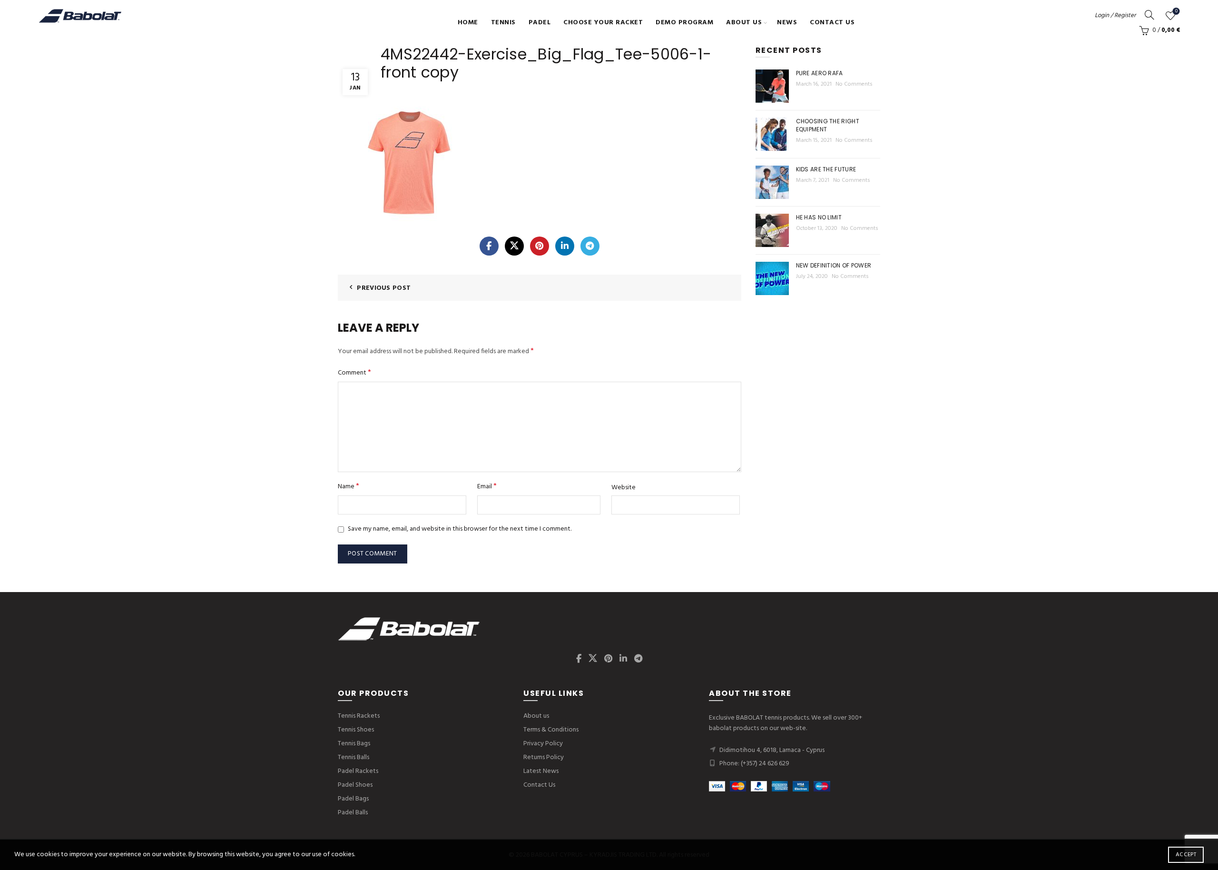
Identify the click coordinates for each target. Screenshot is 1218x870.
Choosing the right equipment (827, 125)
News (787, 22)
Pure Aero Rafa (819, 73)
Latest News (541, 771)
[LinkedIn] (564, 246)
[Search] (1149, 15)
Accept (1186, 855)
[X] (514, 246)
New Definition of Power (834, 265)
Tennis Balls (353, 757)
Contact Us (832, 22)
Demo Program (684, 22)
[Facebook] (489, 246)
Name (348, 487)
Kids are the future (826, 169)
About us (744, 22)
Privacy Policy (543, 743)
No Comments (854, 84)
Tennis (503, 22)
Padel (540, 22)
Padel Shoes (355, 785)
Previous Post (384, 288)
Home (468, 22)
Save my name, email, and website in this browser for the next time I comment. (459, 529)
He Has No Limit (819, 217)
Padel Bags (353, 798)
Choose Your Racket (603, 22)
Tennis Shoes (356, 729)
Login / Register (1115, 15)
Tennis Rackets (359, 716)
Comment (354, 373)
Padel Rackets (358, 771)
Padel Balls (353, 812)
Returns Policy (543, 757)
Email (487, 487)
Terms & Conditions (551, 729)
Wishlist (1176, 12)
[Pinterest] (539, 246)
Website (623, 488)
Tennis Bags (354, 743)
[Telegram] (589, 246)
